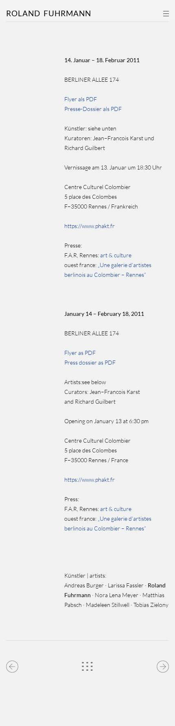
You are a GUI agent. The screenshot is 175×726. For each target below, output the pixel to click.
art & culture (115, 255)
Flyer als (74, 99)
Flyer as (73, 352)
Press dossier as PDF (90, 362)
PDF (91, 99)
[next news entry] (162, 665)
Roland (48, 13)
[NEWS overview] (87, 665)
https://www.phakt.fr (89, 225)
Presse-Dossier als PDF (93, 108)
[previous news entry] (12, 665)
